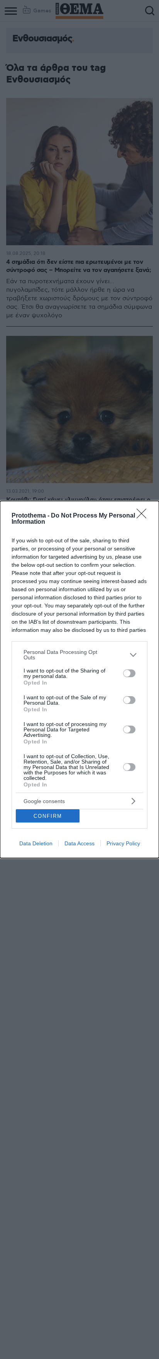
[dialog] (79, 679)
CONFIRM (48, 816)
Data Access (79, 843)
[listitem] (79, 654)
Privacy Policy (123, 843)
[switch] (129, 673)
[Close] (144, 516)
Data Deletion (35, 843)
